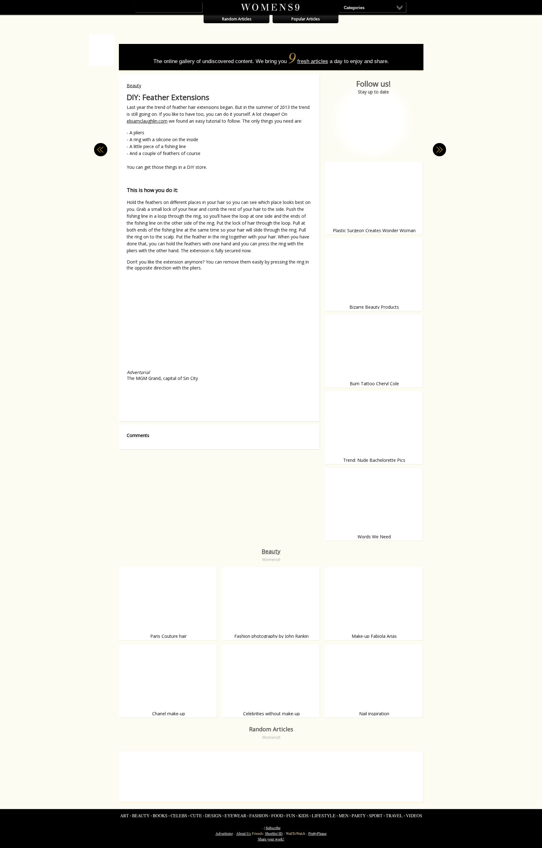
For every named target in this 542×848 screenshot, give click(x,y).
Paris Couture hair (168, 636)
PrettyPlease (317, 833)
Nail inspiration (374, 714)
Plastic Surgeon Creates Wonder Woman (374, 230)
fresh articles (312, 61)
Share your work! (271, 838)
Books (160, 816)
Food (277, 816)
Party (359, 816)
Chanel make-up (168, 714)
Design (213, 816)
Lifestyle (324, 816)
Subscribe (273, 827)
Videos (414, 816)
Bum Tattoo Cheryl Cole (374, 384)
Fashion (258, 816)
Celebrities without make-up (271, 714)
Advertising (224, 833)
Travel (394, 816)
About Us (243, 833)
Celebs (179, 816)
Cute (196, 816)
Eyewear (235, 816)
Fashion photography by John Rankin (271, 636)
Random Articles (236, 19)
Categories (354, 7)
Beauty (134, 85)
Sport (376, 816)
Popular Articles (305, 19)
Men (343, 816)
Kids (303, 816)
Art (124, 816)
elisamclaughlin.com (147, 121)
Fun (290, 816)
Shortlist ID (274, 833)
